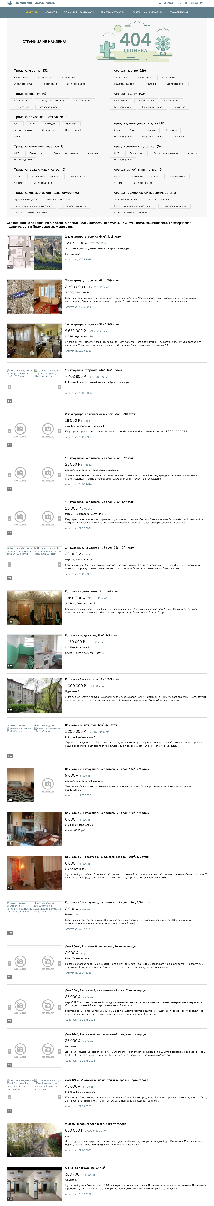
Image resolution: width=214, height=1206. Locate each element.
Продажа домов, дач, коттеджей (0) (41, 117)
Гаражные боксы (76, 176)
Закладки (169, 3)
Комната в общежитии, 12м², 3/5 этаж (91, 635)
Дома (17, 124)
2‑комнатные (44, 77)
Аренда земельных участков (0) (137, 146)
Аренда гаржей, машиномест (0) (138, 169)
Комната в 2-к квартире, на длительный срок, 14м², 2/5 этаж (107, 769)
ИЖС (16, 153)
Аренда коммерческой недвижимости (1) (145, 193)
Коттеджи (50, 124)
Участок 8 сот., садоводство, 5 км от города (95, 1124)
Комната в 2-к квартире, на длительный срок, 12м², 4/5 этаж (107, 813)
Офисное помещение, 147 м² (85, 1168)
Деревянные (48, 130)
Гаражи (17, 176)
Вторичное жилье (23, 84)
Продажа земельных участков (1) (38, 146)
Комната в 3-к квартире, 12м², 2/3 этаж (92, 679)
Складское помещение (74, 206)
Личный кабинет (193, 3)
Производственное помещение (30, 212)
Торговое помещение (58, 200)
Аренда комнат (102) (129, 94)
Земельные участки (113, 12)
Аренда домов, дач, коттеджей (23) (140, 123)
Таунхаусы (71, 124)
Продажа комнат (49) (30, 94)
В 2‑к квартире (83, 101)
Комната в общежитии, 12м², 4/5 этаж (91, 725)
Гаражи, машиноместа (147, 12)
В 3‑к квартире (21, 107)
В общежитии (21, 101)
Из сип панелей (73, 130)
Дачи (32, 124)
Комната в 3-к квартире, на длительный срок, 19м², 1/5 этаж (107, 857)
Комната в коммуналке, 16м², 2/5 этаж (91, 591)
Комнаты (51, 12)
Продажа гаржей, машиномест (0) (39, 169)
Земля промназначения (66, 153)
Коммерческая (178, 12)
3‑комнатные (68, 77)
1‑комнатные (20, 77)
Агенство (93, 153)
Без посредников (76, 84)
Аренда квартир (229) (130, 70)
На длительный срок (124, 84)
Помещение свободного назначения (33, 206)
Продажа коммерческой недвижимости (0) (46, 193)
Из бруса (18, 137)
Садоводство (36, 153)
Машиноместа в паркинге (44, 176)
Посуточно (150, 84)
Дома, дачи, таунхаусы (79, 12)
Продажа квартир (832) (31, 70)
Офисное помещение (25, 200)
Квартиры (32, 12)
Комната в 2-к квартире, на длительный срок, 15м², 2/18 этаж (107, 902)
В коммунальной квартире (52, 101)
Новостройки (50, 84)
